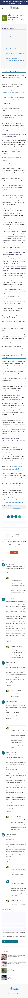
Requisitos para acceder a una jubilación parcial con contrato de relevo (16, 970)
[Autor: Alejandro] (7, 535)
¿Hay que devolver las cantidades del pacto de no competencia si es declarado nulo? (16, 956)
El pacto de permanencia (10, 36)
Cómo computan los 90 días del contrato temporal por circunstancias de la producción (16, 963)
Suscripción (17, 508)
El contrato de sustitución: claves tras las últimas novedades (16, 976)
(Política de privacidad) (19, 937)
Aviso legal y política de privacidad (8, 993)
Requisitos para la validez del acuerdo (14, 41)
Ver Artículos (14, 552)
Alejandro (17, 534)
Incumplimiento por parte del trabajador (14, 53)
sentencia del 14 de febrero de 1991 (13, 501)
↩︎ (22, 501)
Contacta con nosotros (22, 993)
